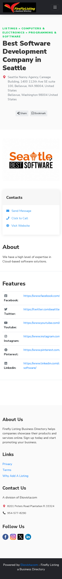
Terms (6, 470)
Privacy (7, 464)
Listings (10, 28)
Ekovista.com (29, 565)
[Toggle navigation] (55, 7)
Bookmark (40, 113)
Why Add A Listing (15, 476)
